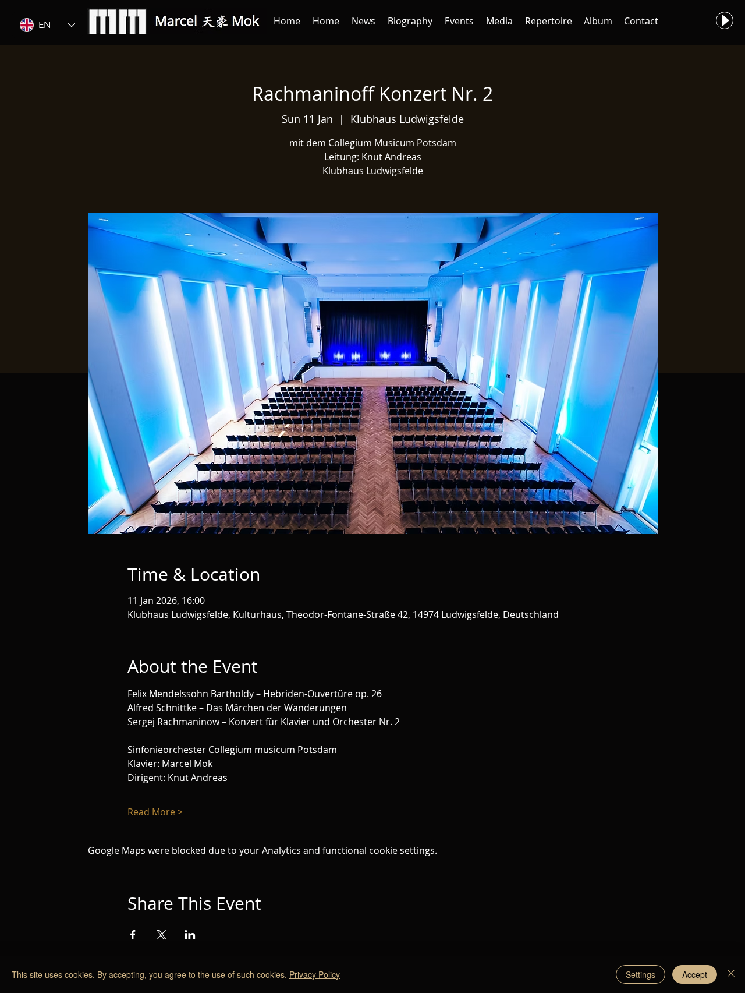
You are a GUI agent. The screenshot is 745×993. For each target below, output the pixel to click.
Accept (694, 974)
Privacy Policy (314, 974)
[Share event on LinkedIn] (190, 934)
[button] (363, 21)
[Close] (731, 974)
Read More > (155, 811)
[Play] (724, 20)
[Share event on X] (161, 934)
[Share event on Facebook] (133, 934)
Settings (640, 974)
